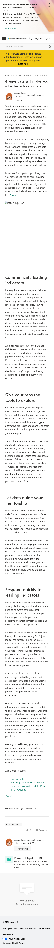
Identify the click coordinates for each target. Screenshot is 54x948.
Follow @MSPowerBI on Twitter (27, 782)
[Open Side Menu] (4, 38)
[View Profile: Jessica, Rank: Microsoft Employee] (9, 96)
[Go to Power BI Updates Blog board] (9, 859)
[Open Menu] (50, 47)
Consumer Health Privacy (13, 943)
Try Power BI (17, 778)
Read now (23, 63)
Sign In (47, 38)
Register (38, 38)
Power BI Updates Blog (14, 46)
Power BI (14, 194)
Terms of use (44, 928)
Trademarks (7, 934)
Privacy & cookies (28, 928)
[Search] (30, 38)
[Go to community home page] (17, 38)
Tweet (8, 795)
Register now (10, 27)
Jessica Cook (20, 92)
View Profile (22, 848)
